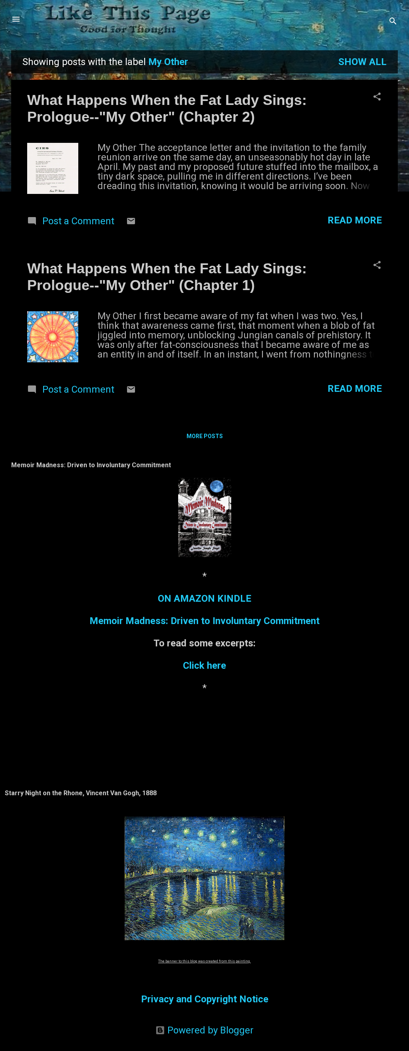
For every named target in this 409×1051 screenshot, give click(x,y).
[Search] (393, 22)
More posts (205, 436)
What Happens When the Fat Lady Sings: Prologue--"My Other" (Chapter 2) (167, 108)
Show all (362, 61)
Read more (355, 220)
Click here (204, 665)
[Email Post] (131, 222)
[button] (377, 97)
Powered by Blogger (209, 1030)
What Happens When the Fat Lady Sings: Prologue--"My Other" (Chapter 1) (167, 276)
